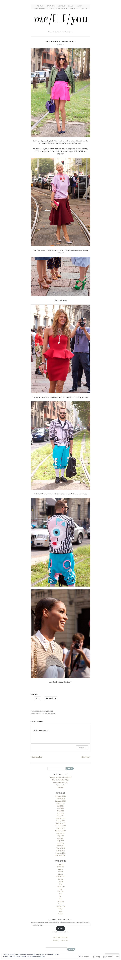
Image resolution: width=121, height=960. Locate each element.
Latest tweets (60, 937)
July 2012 (60, 836)
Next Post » (86, 757)
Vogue (60, 911)
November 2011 (60, 855)
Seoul (51, 8)
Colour (60, 872)
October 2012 (60, 828)
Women (60, 914)
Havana (60, 879)
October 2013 (60, 798)
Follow (60, 928)
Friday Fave (60, 787)
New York (50, 6)
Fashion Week (46, 713)
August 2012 (60, 833)
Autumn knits (60, 785)
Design (60, 874)
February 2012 (60, 848)
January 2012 (60, 850)
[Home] (60, 28)
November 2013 (60, 796)
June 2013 (60, 808)
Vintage (60, 909)
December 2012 (61, 823)
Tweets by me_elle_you (60, 940)
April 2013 (60, 813)
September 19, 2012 (46, 711)
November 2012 (60, 826)
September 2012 (60, 831)
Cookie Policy (41, 956)
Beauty (60, 869)
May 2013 (60, 811)
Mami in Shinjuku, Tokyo (60, 780)
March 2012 (60, 845)
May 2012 (60, 841)
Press (60, 896)
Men (60, 884)
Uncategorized (60, 906)
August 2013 (60, 803)
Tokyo (83, 8)
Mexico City (60, 886)
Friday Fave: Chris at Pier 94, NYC (61, 777)
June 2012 (60, 838)
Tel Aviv (74, 8)
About (40, 6)
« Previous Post (36, 757)
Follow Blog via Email (60, 919)
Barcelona (39, 8)
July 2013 (60, 806)
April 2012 (60, 843)
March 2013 (60, 816)
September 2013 (60, 801)
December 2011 (61, 853)
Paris (70, 6)
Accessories (60, 864)
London (62, 6)
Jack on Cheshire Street (60, 782)
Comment (82, 747)
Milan (79, 6)
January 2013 (60, 821)
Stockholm (61, 8)
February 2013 (60, 818)
